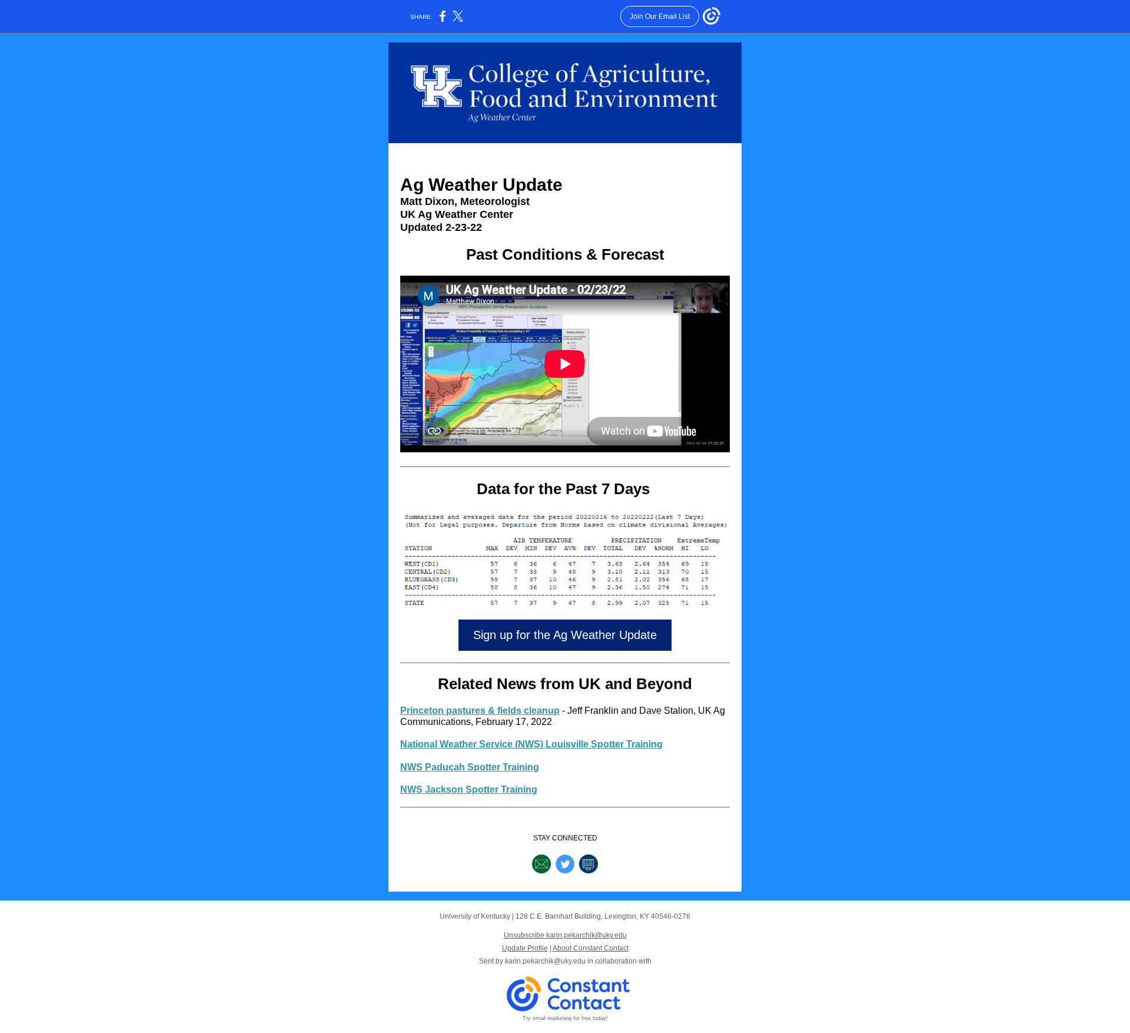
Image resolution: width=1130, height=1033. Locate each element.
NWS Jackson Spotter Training (468, 789)
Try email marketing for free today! (565, 1018)
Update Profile (525, 948)
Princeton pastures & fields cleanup (480, 711)
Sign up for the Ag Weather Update (565, 634)
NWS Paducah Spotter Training (469, 767)
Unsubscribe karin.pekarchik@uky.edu (565, 935)
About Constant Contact (591, 948)
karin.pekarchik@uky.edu (545, 961)
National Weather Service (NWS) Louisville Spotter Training (531, 744)
